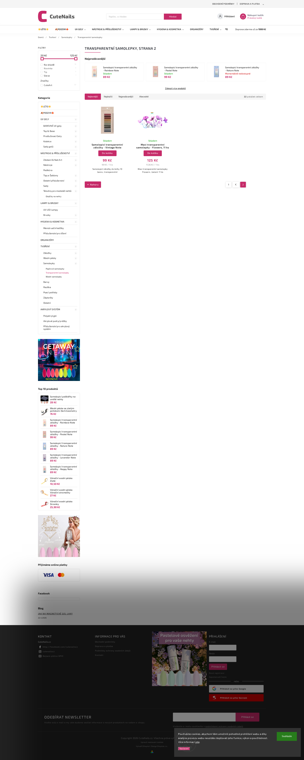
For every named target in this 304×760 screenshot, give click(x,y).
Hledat (173, 16)
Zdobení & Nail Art (52, 159)
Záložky (47, 253)
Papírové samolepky (55, 268)
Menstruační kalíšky (53, 228)
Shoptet (146, 746)
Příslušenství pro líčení (54, 233)
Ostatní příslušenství (53, 180)
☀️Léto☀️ (46, 106)
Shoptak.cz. (162, 746)
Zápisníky (48, 297)
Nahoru (94, 184)
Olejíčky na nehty (53, 196)
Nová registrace (216, 673)
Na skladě (60, 64)
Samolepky (49, 263)
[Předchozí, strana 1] (235, 184)
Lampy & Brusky (49, 203)
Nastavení (184, 748)
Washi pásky (49, 258)
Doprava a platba (250, 4)
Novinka (60, 68)
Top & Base (49, 131)
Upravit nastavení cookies (152, 742)
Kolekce (47, 141)
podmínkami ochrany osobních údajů (224, 726)
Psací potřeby (50, 292)
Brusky (47, 215)
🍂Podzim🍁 (47, 112)
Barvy (46, 282)
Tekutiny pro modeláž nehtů (57, 191)
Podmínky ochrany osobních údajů (112, 650)
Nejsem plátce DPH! (53, 656)
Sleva (60, 75)
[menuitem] (45, 29)
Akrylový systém (50, 309)
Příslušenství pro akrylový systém (56, 327)
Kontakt (99, 655)
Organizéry (47, 240)
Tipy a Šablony (50, 175)
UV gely (45, 119)
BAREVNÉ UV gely (52, 125)
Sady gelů (48, 146)
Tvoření (45, 246)
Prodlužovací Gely (52, 136)
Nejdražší (108, 96)
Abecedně (144, 96)
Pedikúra (47, 170)
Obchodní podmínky (223, 4)
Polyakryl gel (50, 315)
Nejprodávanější (126, 96)
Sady (45, 185)
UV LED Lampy (50, 209)
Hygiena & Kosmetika (52, 221)
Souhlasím (287, 736)
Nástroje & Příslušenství (55, 153)
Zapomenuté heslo (218, 677)
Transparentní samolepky (57, 272)
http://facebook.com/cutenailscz (60, 647)
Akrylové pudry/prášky (55, 321)
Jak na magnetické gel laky (55, 613)
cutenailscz (49, 651)
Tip (60, 71)
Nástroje (47, 165)
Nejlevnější (93, 96)
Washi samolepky (54, 276)
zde (197, 742)
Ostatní (47, 302)
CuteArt (60, 85)
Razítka (47, 287)
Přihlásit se (218, 666)
